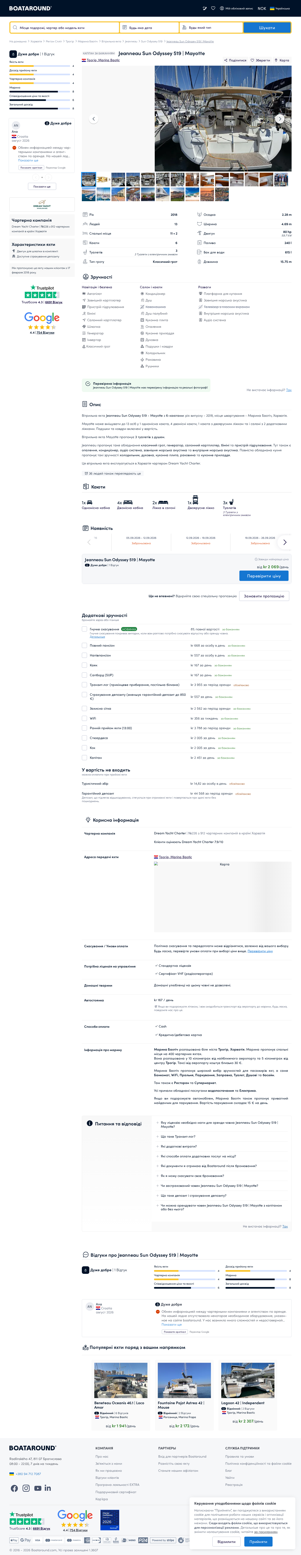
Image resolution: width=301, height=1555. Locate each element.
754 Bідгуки (45, 332)
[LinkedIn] (48, 1488)
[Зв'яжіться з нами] (205, 8)
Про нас (101, 1456)
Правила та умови (239, 1456)
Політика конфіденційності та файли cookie (258, 1463)
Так (289, 390)
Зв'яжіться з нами (108, 1463)
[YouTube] (38, 1488)
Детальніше (97, 636)
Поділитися (237, 60)
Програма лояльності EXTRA (117, 1484)
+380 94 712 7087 (28, 1473)
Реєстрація (233, 1484)
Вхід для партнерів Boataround (182, 1456)
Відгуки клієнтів (107, 1477)
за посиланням (265, 1532)
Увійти (229, 1477)
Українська (282, 8)
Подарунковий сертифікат (115, 1492)
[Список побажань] (213, 8)
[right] (48, 177)
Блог (228, 1470)
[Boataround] (30, 8)
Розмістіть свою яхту (174, 1463)
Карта (284, 60)
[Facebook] (14, 1488)
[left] (35, 177)
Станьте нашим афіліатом (178, 1470)
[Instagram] (26, 1488)
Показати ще (28, 160)
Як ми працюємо (108, 1470)
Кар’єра (101, 1499)
